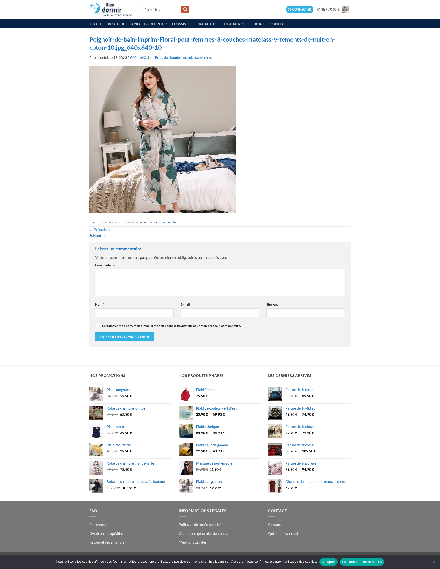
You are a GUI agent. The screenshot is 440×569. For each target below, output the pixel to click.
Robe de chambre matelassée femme (183, 57)
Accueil (96, 24)
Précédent (99, 229)
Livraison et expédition (107, 533)
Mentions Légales (192, 542)
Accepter (328, 562)
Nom (99, 304)
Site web (272, 304)
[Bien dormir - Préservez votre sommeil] (112, 9)
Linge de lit (204, 24)
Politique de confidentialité (200, 524)
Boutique (116, 24)
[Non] (434, 563)
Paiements (97, 524)
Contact (278, 24)
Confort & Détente (147, 24)
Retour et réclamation (106, 542)
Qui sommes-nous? (283, 533)
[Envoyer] (185, 10)
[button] (299, 9)
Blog (258, 24)
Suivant (97, 235)
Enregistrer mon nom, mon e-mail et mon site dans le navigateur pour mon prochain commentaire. (171, 326)
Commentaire (106, 265)
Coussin (179, 24)
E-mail (186, 304)
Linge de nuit (234, 24)
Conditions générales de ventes (203, 533)
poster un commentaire (164, 222)
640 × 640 (138, 57)
